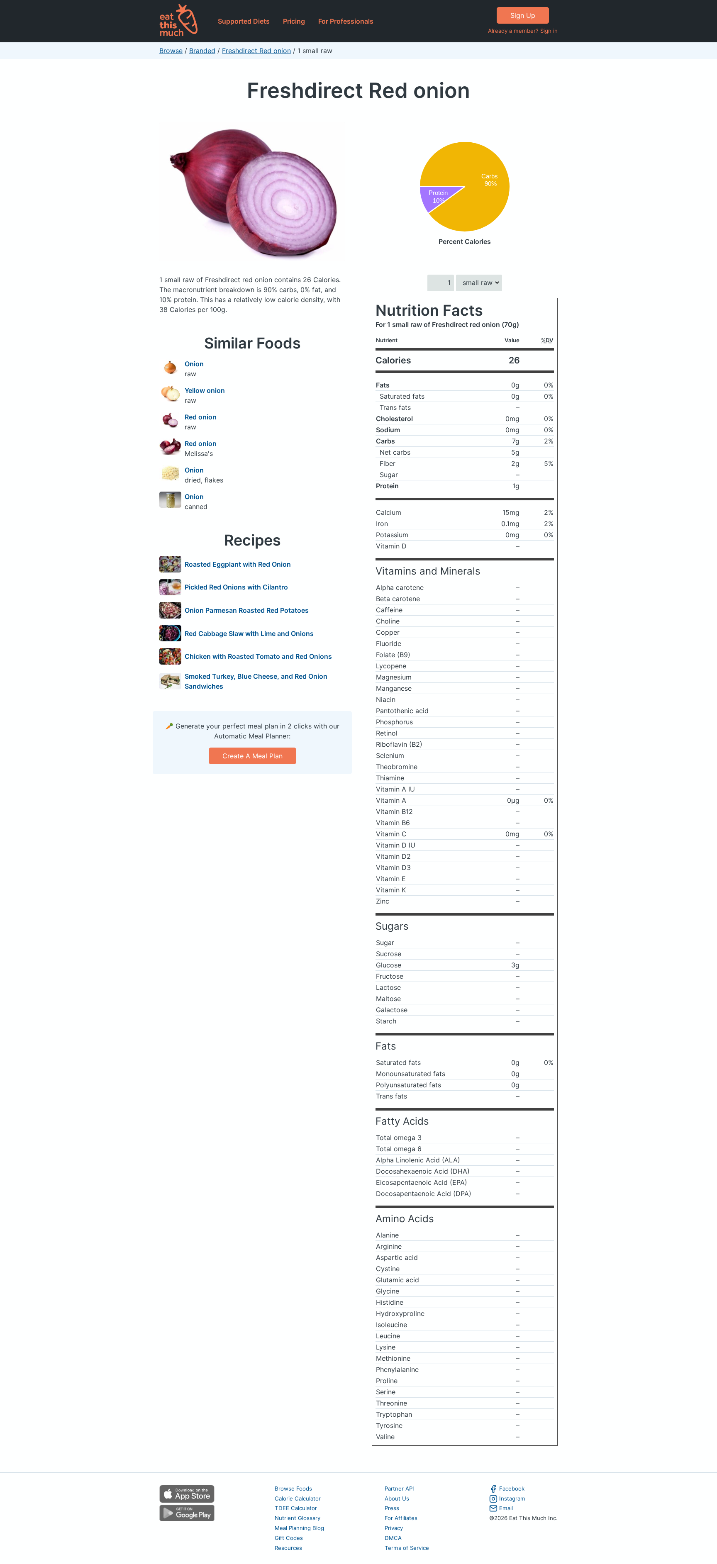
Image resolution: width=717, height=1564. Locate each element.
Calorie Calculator (298, 1498)
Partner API (399, 1488)
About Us (397, 1498)
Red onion (201, 417)
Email (506, 1508)
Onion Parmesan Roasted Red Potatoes (247, 610)
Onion (194, 364)
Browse (171, 50)
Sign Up (522, 15)
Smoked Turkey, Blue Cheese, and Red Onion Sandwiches (256, 681)
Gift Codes (289, 1538)
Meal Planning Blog (299, 1528)
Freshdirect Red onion (256, 50)
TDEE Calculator (296, 1508)
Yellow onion (205, 390)
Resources (288, 1548)
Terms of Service (407, 1548)
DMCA (393, 1538)
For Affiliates (401, 1518)
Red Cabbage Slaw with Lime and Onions (249, 633)
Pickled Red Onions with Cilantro (236, 587)
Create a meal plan (252, 756)
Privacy (394, 1528)
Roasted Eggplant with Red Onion (238, 564)
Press (392, 1508)
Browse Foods (293, 1488)
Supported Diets (244, 21)
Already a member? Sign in (523, 30)
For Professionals (345, 21)
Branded (202, 50)
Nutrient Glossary (297, 1518)
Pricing (294, 21)
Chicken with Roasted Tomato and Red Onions (258, 656)
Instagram (512, 1498)
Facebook (511, 1488)
